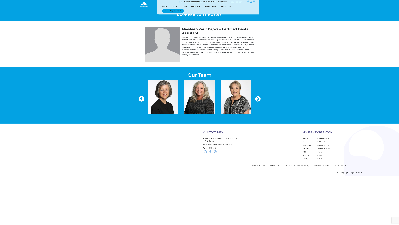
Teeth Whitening (303, 165)
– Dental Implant (258, 165)
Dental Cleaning (340, 165)
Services (195, 6)
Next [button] (256, 97)
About (174, 6)
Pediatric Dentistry (321, 165)
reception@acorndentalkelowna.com (219, 144)
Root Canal (274, 165)
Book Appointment (173, 11)
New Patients (210, 6)
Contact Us (225, 6)
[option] (163, 97)
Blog (184, 6)
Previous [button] (139, 97)
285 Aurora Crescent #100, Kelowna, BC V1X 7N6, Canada (204, 2)
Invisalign (287, 165)
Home (164, 6)
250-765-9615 (237, 2)
